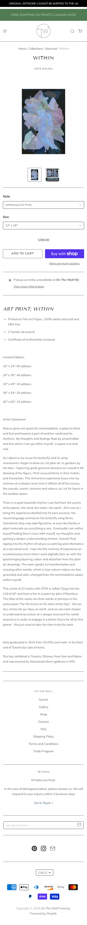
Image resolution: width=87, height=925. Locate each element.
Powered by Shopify (43, 913)
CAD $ (42, 872)
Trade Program (43, 751)
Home (22, 48)
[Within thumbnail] (52, 174)
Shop (43, 714)
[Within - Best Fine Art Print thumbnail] (34, 174)
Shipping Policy (43, 736)
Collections (36, 48)
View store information (29, 286)
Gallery (43, 707)
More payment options (64, 263)
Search (43, 699)
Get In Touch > (43, 803)
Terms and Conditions (43, 744)
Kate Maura (43, 68)
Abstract (51, 48)
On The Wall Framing (55, 908)
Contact (43, 721)
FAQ (43, 729)
